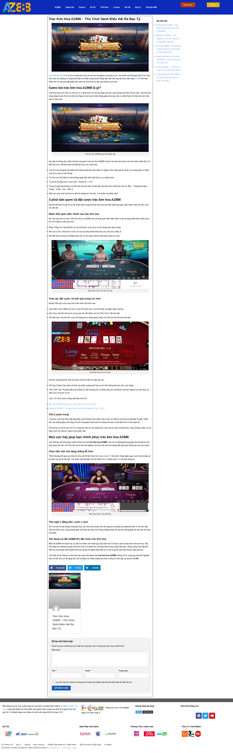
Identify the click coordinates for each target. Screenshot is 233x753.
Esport (82, 7)
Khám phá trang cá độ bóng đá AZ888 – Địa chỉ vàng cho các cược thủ (169, 59)
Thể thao (104, 7)
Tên (54, 671)
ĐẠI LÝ (18, 745)
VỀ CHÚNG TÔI (7, 745)
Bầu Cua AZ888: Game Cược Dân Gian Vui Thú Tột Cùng (72, 404)
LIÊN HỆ (27, 745)
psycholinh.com (54, 748)
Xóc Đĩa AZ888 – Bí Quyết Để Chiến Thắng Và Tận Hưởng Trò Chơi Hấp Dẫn (169, 49)
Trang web (123, 671)
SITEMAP (108, 745)
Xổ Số (93, 7)
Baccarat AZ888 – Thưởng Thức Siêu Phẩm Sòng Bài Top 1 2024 (76, 408)
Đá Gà (127, 7)
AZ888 (58, 7)
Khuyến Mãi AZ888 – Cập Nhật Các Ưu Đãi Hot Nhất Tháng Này (168, 28)
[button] (57, 568)
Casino (116, 7)
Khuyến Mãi (151, 7)
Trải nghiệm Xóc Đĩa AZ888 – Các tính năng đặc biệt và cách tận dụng (169, 77)
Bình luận (56, 650)
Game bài (69, 7)
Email (88, 671)
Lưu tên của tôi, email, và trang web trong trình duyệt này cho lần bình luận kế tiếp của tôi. (94, 682)
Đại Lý (138, 7)
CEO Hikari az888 (70, 748)
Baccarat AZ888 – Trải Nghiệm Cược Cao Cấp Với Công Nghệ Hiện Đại (168, 38)
